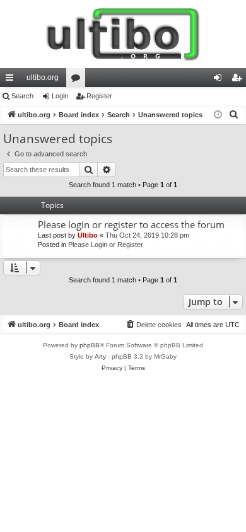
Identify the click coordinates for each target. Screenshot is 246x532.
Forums (78, 80)
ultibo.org (42, 77)
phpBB (89, 345)
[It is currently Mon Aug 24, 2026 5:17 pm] (218, 115)
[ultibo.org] (123, 34)
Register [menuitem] (239, 80)
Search (22, 96)
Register (99, 96)
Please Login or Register (105, 244)
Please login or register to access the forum (131, 224)
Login (60, 96)
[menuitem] (234, 115)
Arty (100, 356)
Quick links (12, 80)
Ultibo (88, 235)
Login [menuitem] (220, 80)
